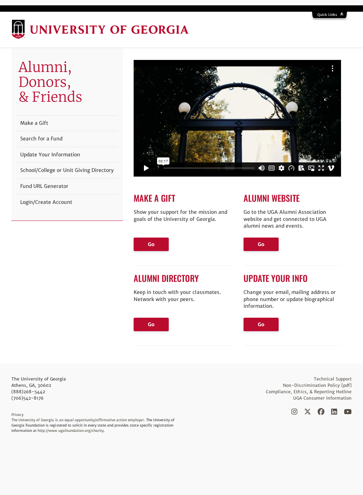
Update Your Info (276, 278)
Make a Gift (154, 197)
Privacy (17, 414)
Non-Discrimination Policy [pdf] (317, 385)
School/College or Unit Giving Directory (67, 170)
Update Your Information (50, 154)
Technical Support (333, 379)
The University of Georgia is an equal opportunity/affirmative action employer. (78, 420)
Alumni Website (272, 197)
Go (151, 244)
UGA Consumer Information (322, 398)
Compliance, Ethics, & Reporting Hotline (309, 391)
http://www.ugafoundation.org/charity (71, 430)
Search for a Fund (41, 138)
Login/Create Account (46, 202)
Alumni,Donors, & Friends (50, 82)
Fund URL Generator (44, 186)
